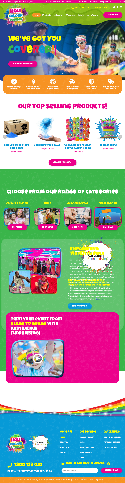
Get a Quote (92, 15)
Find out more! (79, 306)
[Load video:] (38, 358)
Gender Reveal (87, 447)
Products (46, 15)
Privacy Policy (110, 447)
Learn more (100, 299)
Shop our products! (23, 64)
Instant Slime (108, 145)
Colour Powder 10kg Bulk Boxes (16, 147)
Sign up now (111, 470)
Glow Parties (86, 452)
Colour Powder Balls (47, 145)
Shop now (64, 447)
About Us (64, 442)
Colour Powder (87, 437)
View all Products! (62, 162)
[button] (113, 7)
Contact (64, 452)
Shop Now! (17, 227)
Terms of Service (112, 442)
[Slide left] (5, 137)
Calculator (58, 15)
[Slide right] (120, 137)
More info (71, 15)
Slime (82, 442)
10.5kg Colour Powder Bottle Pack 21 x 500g (77, 147)
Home (37, 15)
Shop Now (113, 15)
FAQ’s (81, 15)
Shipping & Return (112, 437)
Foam (82, 457)
